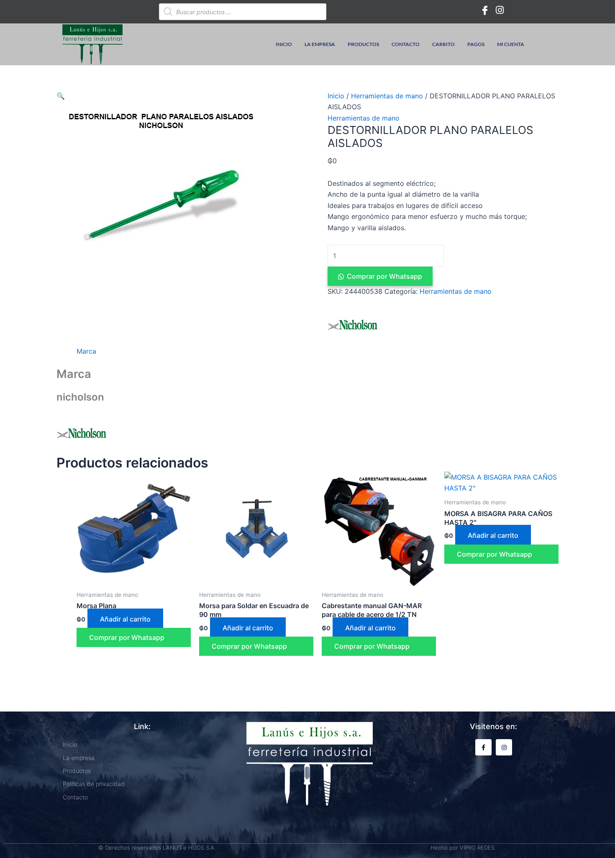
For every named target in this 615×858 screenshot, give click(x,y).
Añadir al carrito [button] (125, 619)
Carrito (443, 44)
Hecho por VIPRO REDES (462, 847)
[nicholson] (353, 325)
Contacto (406, 44)
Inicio (284, 44)
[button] (60, 96)
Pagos (475, 44)
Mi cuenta (510, 44)
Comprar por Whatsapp (384, 276)
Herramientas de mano (387, 96)
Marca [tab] (86, 351)
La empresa (320, 44)
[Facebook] (485, 9)
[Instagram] (500, 9)
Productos (363, 44)
